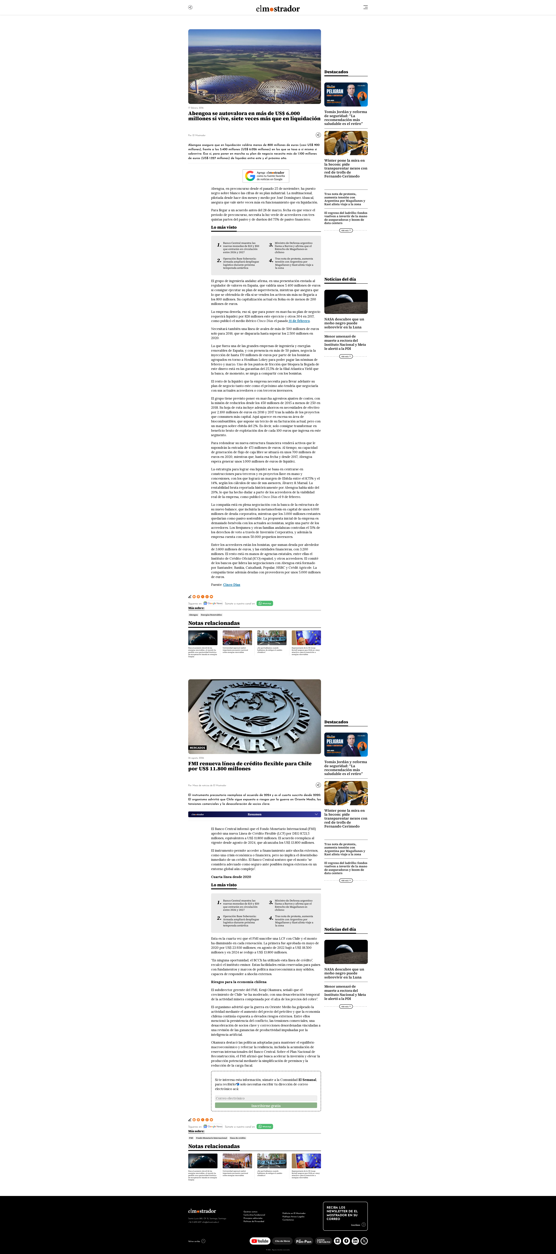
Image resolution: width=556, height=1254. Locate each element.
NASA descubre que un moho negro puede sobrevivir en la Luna (344, 323)
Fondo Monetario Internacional (211, 1138)
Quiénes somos (250, 1211)
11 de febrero (299, 321)
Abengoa (193, 614)
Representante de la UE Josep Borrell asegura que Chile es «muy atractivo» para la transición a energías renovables (306, 651)
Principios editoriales (253, 1217)
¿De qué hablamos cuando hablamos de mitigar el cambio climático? (269, 650)
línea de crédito (238, 1138)
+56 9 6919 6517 (194, 1221)
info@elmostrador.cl (210, 1221)
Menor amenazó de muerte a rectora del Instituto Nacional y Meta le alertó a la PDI (345, 342)
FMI (191, 1138)
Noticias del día (340, 279)
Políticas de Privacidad (254, 1221)
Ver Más (345, 230)
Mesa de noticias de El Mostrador (209, 785)
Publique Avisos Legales (293, 1216)
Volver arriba (194, 1241)
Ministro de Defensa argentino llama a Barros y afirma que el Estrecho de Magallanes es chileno (293, 247)
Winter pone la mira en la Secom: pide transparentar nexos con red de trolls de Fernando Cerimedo (345, 168)
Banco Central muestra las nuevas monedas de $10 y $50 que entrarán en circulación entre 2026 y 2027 (241, 247)
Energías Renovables (211, 614)
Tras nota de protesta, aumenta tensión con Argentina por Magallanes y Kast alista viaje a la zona (294, 263)
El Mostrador (199, 135)
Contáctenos (288, 1219)
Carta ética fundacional (254, 1214)
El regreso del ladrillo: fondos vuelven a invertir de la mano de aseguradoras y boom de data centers (345, 218)
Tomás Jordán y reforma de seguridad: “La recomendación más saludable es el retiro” (345, 117)
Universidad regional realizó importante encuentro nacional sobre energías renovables (235, 650)
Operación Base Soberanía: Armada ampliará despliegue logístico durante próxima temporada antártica (241, 263)
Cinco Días (231, 584)
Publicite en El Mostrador (294, 1212)
